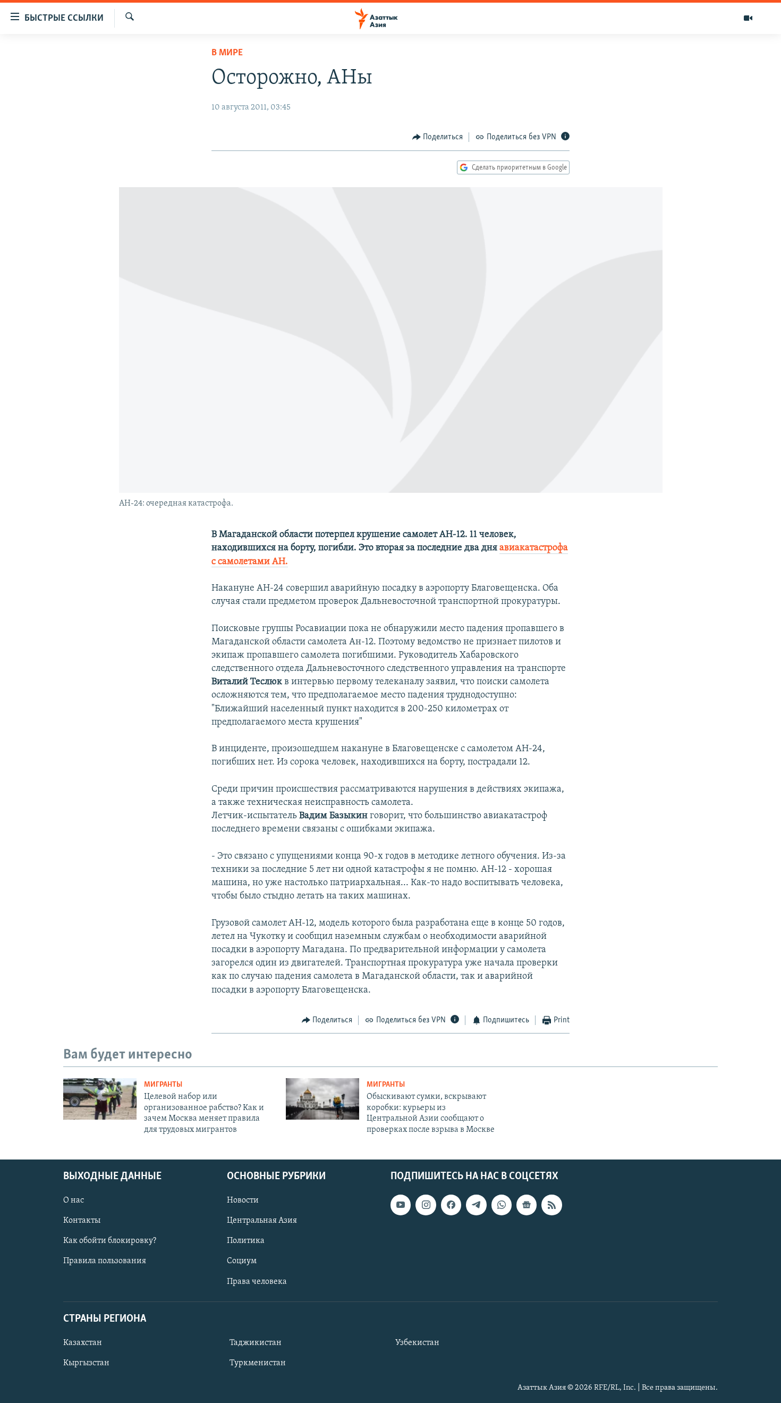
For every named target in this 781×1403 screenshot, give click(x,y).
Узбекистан (417, 1343)
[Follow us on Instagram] (425, 1205)
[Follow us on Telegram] (476, 1205)
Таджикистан (256, 1343)
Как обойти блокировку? (109, 1241)
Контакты (81, 1220)
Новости (243, 1200)
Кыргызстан (86, 1363)
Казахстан (82, 1343)
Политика (246, 1241)
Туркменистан (258, 1363)
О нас (73, 1200)
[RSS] (551, 1205)
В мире (227, 53)
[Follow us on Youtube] (400, 1205)
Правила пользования (104, 1261)
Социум (242, 1261)
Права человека (257, 1281)
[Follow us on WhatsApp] (501, 1205)
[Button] (437, 137)
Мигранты (163, 1085)
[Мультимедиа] (748, 18)
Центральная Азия (262, 1220)
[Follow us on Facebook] (451, 1205)
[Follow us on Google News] (526, 1205)
